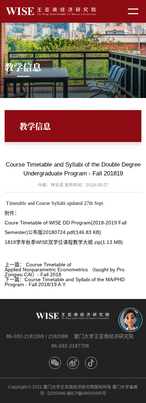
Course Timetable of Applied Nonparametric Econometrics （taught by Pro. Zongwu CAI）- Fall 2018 (65, 269)
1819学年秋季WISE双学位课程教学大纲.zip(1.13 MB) (64, 242)
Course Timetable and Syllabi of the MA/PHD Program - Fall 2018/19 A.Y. (65, 282)
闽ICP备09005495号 (86, 393)
